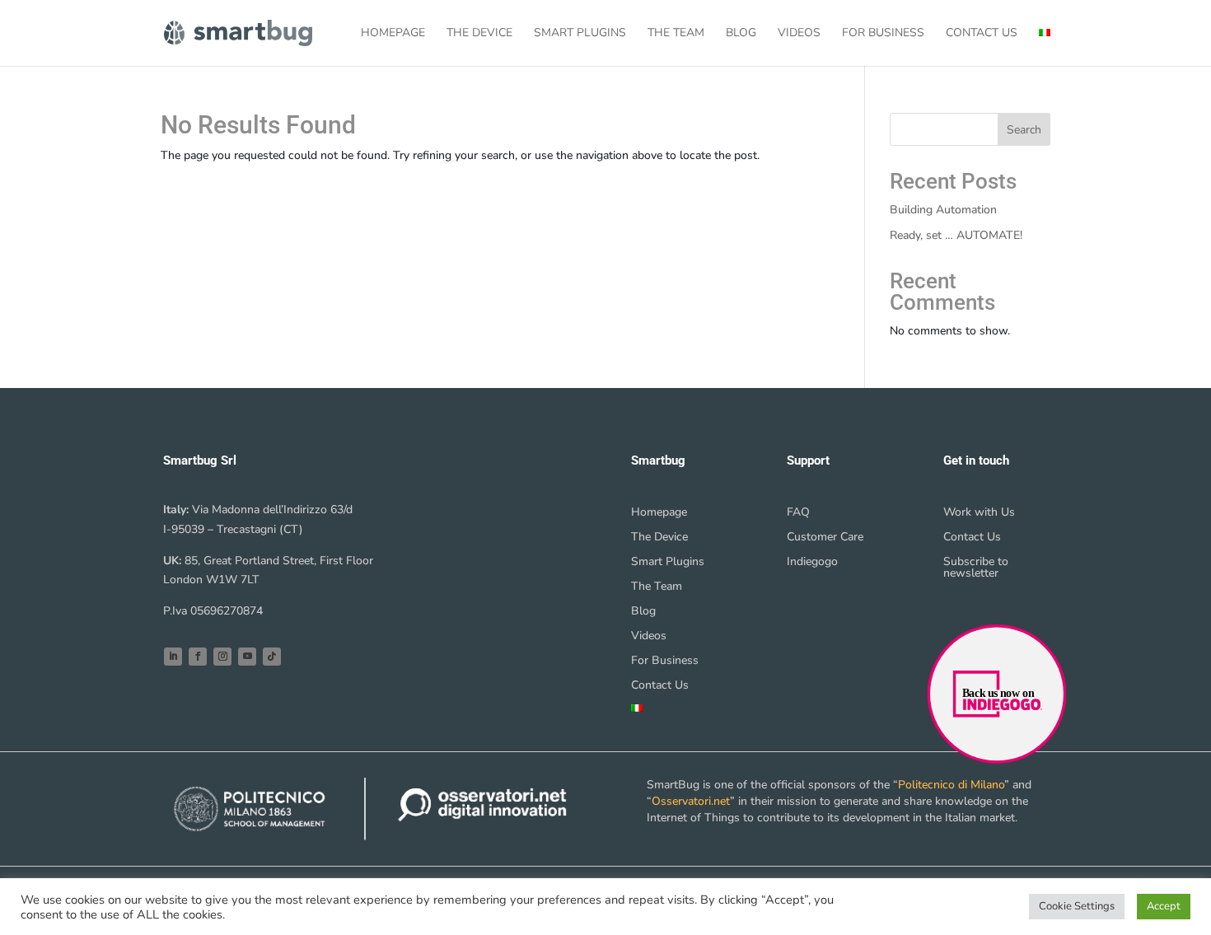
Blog (741, 33)
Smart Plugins (580, 33)
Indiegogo (812, 562)
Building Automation (943, 209)
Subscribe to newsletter (975, 568)
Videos (799, 33)
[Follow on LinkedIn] (173, 656)
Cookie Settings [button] (1077, 906)
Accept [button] (1164, 906)
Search (1024, 130)
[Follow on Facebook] (198, 656)
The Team (676, 33)
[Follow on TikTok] (272, 656)
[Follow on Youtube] (247, 656)
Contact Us (981, 33)
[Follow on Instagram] (222, 656)
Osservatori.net (691, 801)
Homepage (393, 33)
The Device (479, 33)
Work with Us (979, 513)
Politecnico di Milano (951, 784)
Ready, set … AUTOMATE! (956, 235)
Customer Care (825, 538)
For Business (883, 33)
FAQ (798, 513)
